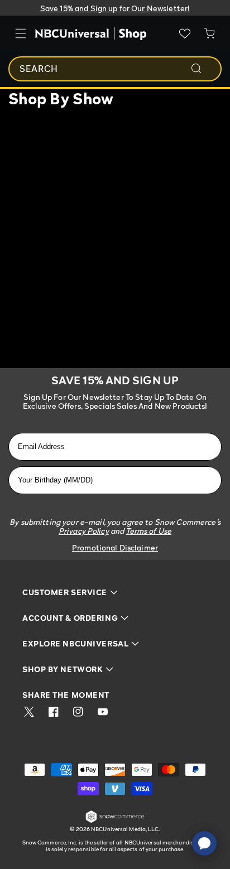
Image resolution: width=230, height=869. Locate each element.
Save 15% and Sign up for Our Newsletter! (115, 8)
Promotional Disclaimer (115, 547)
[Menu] (20, 33)
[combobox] (115, 68)
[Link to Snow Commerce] (115, 820)
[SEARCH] (203, 68)
